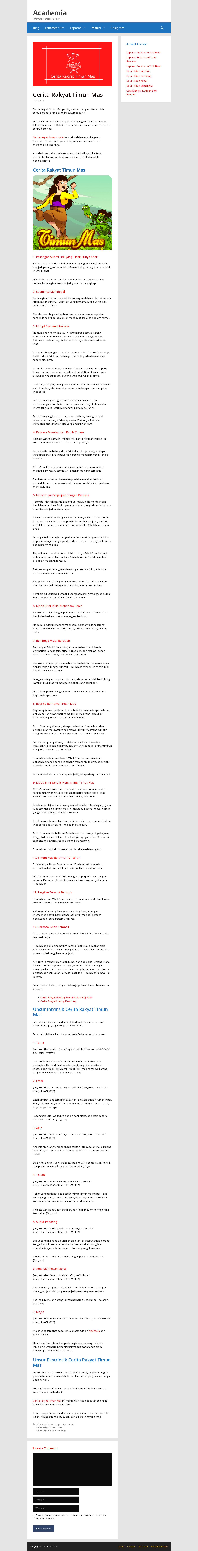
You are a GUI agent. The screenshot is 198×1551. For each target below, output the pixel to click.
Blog (36, 28)
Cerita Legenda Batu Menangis (51, 1430)
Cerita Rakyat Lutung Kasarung (58, 1001)
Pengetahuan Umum (64, 1424)
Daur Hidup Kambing (138, 76)
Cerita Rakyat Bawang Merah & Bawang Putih (66, 997)
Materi (96, 28)
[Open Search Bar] (162, 27)
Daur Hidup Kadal (136, 80)
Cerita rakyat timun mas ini (48, 137)
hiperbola (94, 1330)
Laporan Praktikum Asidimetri (143, 52)
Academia (50, 13)
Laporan (76, 28)
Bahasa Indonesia (44, 1424)
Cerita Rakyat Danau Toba (49, 1427)
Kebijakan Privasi (159, 1546)
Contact (131, 1546)
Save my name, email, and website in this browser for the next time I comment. (71, 1516)
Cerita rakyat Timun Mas (47, 1400)
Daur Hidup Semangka (139, 85)
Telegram (117, 28)
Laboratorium (54, 28)
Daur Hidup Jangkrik (138, 71)
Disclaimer (143, 1546)
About (121, 1546)
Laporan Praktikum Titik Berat (143, 66)
